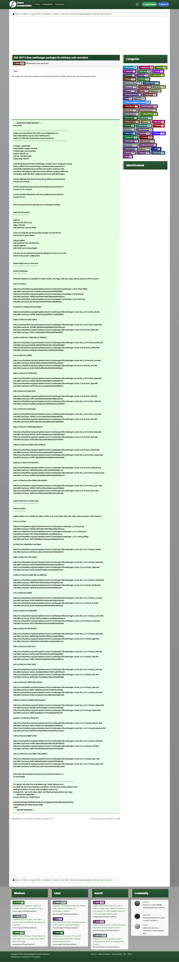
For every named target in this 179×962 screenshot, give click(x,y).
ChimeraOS (158, 75)
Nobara (129, 125)
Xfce (128, 156)
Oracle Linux (144, 125)
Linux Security (131, 114)
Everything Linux (132, 83)
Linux (140, 98)
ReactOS (19, 902)
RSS (124, 954)
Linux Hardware (149, 106)
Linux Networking (147, 110)
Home (37, 4)
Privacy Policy (117, 954)
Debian (19, 63)
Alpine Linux (146, 67)
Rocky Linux (131, 137)
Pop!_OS (129, 129)
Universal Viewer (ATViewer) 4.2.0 (104, 819)
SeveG (145, 925)
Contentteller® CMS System (30, 957)
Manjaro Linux (131, 122)
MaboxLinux (130, 118)
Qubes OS (130, 133)
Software (130, 145)
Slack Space (131, 141)
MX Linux (159, 122)
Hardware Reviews (132, 94)
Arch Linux (145, 71)
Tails (156, 149)
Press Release (145, 129)
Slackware (147, 141)
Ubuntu (129, 153)
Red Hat (144, 133)
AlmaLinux (130, 67)
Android (161, 67)
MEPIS (146, 122)
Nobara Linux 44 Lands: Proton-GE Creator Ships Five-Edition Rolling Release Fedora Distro (67, 939)
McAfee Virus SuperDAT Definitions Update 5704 (33, 819)
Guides (143, 91)
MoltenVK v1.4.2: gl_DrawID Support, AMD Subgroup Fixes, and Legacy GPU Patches (108, 941)
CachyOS (129, 75)
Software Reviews (148, 145)
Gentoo (159, 87)
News (16, 71)
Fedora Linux (151, 83)
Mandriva (146, 118)
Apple (99, 902)
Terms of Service (104, 954)
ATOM (130, 954)
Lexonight (147, 915)
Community (59, 4)
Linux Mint (130, 110)
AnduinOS (129, 71)
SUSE (145, 149)
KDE (128, 98)
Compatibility (47, 4)
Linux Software (149, 114)
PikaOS (159, 125)
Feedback (130, 87)
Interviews (150, 94)
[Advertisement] (89, 35)
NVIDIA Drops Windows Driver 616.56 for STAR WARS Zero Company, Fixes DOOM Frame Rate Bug (29, 939)
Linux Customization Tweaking (137, 102)
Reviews (159, 133)
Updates (144, 153)
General (145, 87)
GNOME (129, 91)
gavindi (146, 902)
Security (147, 137)
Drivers (144, 79)
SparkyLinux (130, 149)
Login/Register (150, 4)
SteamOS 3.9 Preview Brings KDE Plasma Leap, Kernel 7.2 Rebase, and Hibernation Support (69, 908)
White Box (158, 153)
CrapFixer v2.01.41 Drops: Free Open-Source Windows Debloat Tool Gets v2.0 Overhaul (29, 922)
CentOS (143, 75)
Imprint (94, 954)
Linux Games (131, 106)
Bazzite (158, 71)
